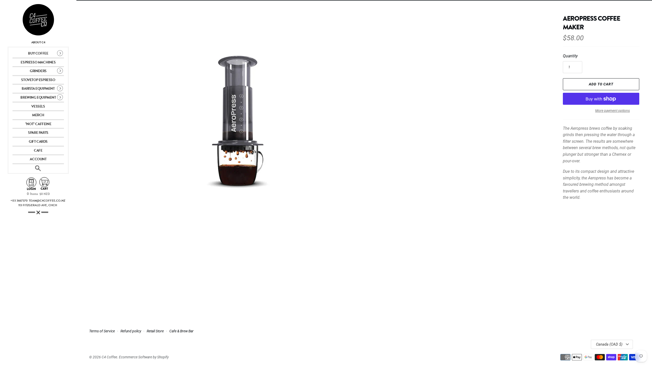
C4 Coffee (109, 357)
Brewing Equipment (38, 97)
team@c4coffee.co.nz (47, 200)
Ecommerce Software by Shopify (144, 357)
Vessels (38, 106)
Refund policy (130, 331)
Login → (31, 183)
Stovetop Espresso (38, 80)
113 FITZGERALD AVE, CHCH (37, 205)
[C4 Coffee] (38, 19)
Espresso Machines (38, 62)
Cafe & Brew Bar (181, 331)
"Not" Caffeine (38, 124)
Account (38, 159)
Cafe (38, 150)
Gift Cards (38, 141)
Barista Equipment (38, 88)
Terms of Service (102, 331)
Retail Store (155, 331)
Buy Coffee (38, 53)
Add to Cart (601, 84)
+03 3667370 (19, 200)
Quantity (570, 56)
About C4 (38, 42)
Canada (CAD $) (609, 344)
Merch (38, 115)
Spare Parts (38, 132)
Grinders (38, 71)
